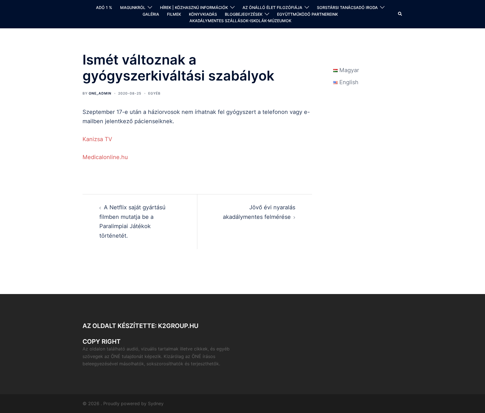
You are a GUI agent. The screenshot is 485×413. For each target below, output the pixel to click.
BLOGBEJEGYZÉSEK (243, 14)
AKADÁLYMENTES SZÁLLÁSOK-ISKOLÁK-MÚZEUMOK (240, 20)
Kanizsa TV (97, 139)
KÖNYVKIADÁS (203, 14)
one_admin (100, 93)
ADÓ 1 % (104, 7)
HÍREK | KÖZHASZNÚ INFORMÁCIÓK (194, 7)
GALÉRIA (151, 14)
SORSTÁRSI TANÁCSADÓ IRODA (347, 7)
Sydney (156, 403)
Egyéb (154, 93)
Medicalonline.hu (105, 157)
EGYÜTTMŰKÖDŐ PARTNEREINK (307, 14)
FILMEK (174, 14)
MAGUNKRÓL (132, 7)
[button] (400, 14)
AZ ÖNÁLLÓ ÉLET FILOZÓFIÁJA (272, 7)
